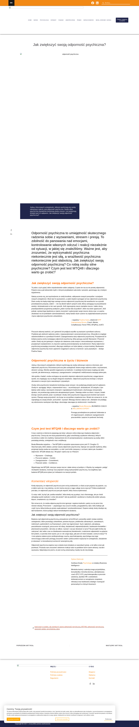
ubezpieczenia (70, 20)
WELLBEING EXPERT (81, 408)
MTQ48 (84, 627)
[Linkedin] (97, 3)
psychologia (44, 20)
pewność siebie (40, 629)
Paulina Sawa (84, 320)
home (30, 20)
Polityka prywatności (58, 672)
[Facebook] (92, 3)
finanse (61, 20)
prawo (79, 20)
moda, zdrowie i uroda (103, 20)
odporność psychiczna (96, 627)
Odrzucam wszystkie (62, 719)
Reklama (92, 675)
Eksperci (92, 672)
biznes (36, 20)
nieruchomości (88, 20)
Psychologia (87, 563)
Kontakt (92, 678)
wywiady (53, 20)
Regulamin (54, 678)
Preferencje (108, 719)
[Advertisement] (69, 608)
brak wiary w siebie (41, 627)
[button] (11, 3)
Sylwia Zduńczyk (77, 559)
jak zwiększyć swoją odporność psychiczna (64, 627)
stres (58, 629)
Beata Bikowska (85, 406)
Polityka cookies (56, 675)
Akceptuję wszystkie (13, 719)
